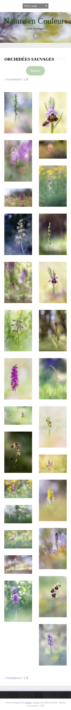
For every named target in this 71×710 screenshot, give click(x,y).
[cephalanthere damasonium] (18, 234)
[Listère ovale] (53, 378)
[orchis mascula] (18, 378)
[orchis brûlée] (53, 548)
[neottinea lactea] (53, 644)
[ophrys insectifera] (53, 234)
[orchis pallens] (53, 500)
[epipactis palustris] (18, 330)
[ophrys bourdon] (53, 112)
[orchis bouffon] (18, 197)
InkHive (28, 702)
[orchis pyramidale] (53, 149)
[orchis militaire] (18, 539)
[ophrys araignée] (53, 426)
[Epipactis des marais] (53, 464)
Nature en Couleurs (35, 20)
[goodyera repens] (18, 112)
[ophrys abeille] (53, 186)
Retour (36, 71)
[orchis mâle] (18, 160)
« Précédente (12, 79)
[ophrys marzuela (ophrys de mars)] (53, 596)
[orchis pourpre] (18, 282)
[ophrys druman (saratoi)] (53, 282)
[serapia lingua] (18, 489)
